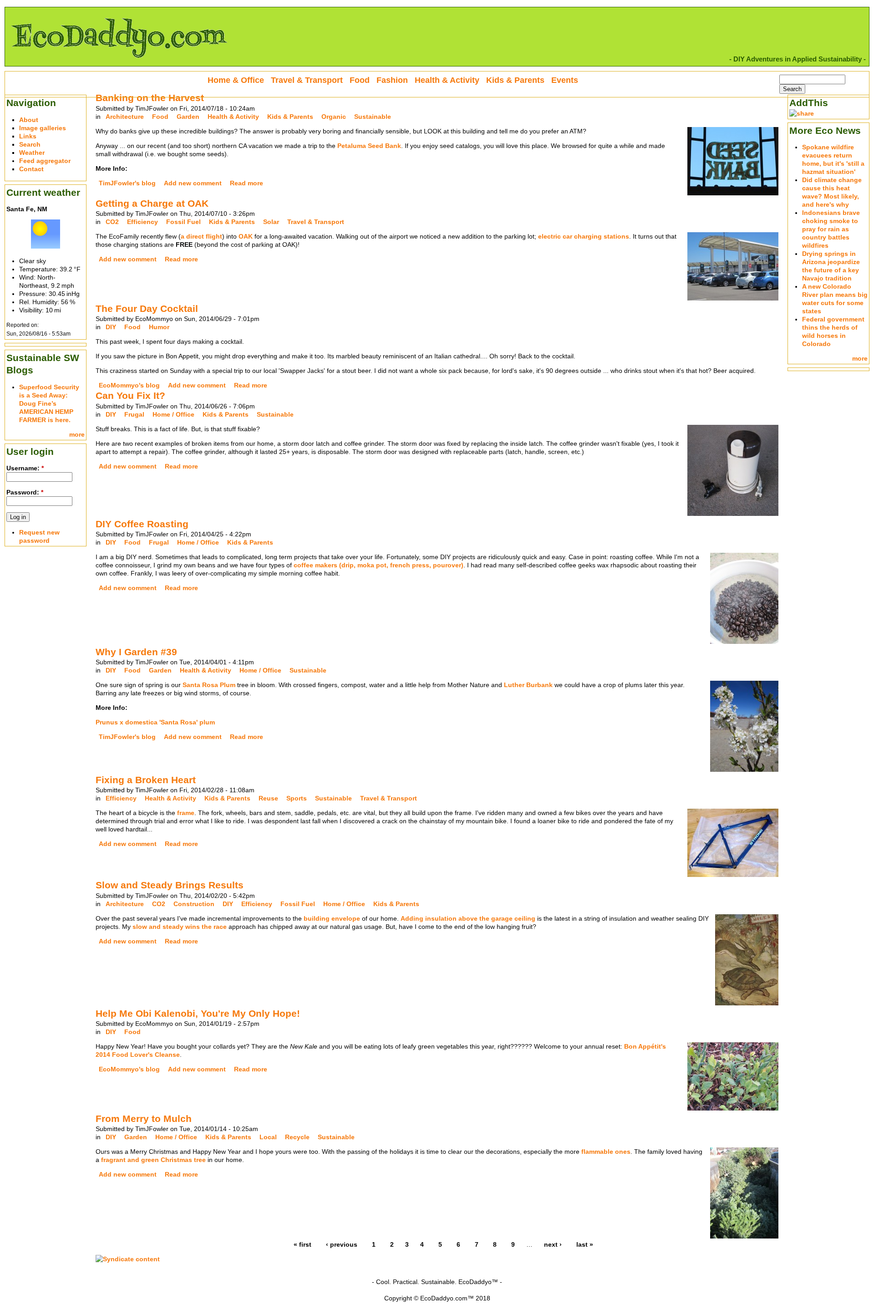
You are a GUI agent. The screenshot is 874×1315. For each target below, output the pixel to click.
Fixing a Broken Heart (146, 780)
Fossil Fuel (183, 221)
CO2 (112, 221)
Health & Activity (233, 116)
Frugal (134, 414)
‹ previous (341, 1244)
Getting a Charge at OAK (152, 203)
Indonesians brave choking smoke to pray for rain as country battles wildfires (831, 229)
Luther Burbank (528, 684)
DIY (111, 327)
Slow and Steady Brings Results (170, 885)
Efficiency (142, 221)
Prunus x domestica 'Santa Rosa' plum (155, 722)
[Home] (119, 62)
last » (584, 1244)
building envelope (332, 918)
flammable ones (605, 1151)
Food (160, 116)
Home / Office (173, 414)
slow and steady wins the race (179, 926)
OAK (246, 236)
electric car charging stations (583, 236)
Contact (31, 169)
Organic (333, 116)
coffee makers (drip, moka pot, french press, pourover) (378, 565)
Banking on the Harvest (150, 97)
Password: (24, 492)
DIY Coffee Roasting (142, 524)
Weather (32, 152)
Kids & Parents (290, 116)
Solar (271, 221)
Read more (246, 183)
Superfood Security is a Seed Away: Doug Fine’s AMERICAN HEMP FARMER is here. (49, 403)
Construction (193, 903)
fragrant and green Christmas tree (153, 1159)
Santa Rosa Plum (209, 684)
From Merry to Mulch (144, 1118)
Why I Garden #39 (136, 652)
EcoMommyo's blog (129, 385)
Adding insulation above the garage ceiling (468, 918)
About (28, 119)
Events (564, 80)
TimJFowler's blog (127, 183)
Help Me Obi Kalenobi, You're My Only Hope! (198, 1013)
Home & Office (236, 80)
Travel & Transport (315, 221)
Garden (188, 116)
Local (268, 1137)
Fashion (392, 80)
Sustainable (372, 116)
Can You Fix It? (130, 395)
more (77, 434)
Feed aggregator (45, 160)
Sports (296, 798)
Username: (25, 468)
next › (553, 1244)
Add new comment (193, 183)
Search (30, 144)
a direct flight (201, 236)
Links (27, 136)
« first (302, 1244)
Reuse (268, 798)
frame (185, 812)
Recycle (297, 1137)
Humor (159, 327)
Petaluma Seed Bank (369, 145)
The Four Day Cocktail (147, 308)
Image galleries (42, 128)
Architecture (125, 116)
